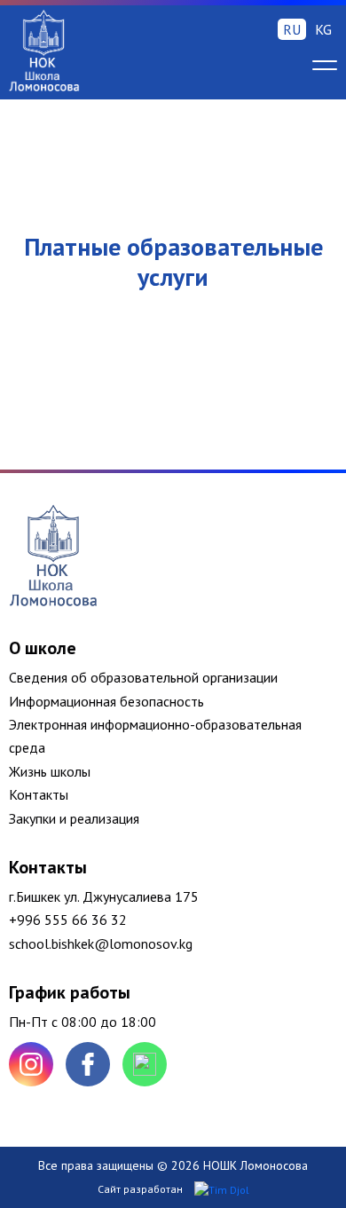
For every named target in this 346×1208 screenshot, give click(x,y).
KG (323, 29)
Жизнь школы (49, 771)
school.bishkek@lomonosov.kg (101, 943)
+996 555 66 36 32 (68, 919)
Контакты (38, 794)
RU (292, 29)
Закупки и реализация (74, 818)
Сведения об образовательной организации (143, 677)
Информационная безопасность (106, 701)
